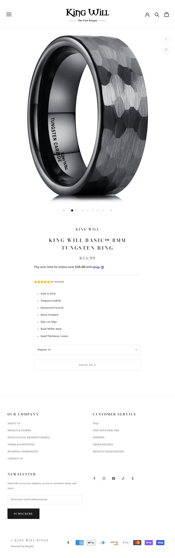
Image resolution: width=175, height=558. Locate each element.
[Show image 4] (87, 210)
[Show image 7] (103, 210)
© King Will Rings (29, 540)
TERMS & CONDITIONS (21, 444)
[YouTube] (113, 478)
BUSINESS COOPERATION (22, 451)
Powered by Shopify (22, 546)
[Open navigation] (9, 14)
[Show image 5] (93, 210)
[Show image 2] (77, 210)
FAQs (96, 423)
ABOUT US (13, 423)
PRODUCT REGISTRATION (108, 451)
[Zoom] (166, 38)
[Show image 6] (98, 210)
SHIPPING (99, 437)
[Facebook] (94, 478)
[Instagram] (103, 478)
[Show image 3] (82, 210)
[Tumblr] (132, 478)
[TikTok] (123, 478)
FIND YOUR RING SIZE (106, 430)
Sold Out (87, 365)
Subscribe (23, 514)
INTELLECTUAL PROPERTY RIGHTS (28, 437)
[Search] (157, 14)
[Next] (111, 210)
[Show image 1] (72, 210)
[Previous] (63, 210)
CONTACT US (15, 458)
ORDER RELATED (103, 444)
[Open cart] (167, 14)
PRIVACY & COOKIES (19, 430)
